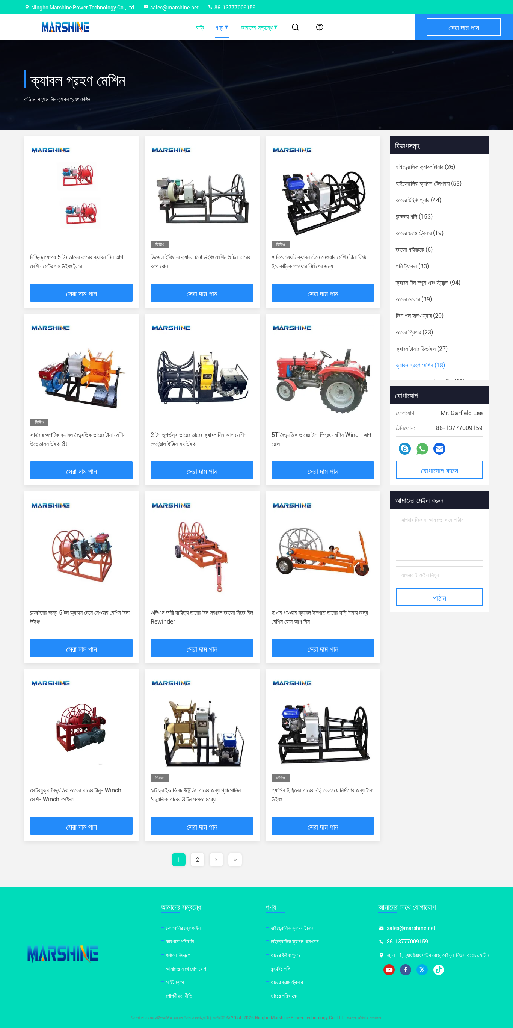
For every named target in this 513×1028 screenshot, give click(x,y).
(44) (418, 200)
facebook (405, 969)
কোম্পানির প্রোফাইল (183, 928)
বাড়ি (200, 27)
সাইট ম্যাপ (175, 982)
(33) (412, 266)
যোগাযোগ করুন (439, 470)
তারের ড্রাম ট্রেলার (287, 982)
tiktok (438, 969)
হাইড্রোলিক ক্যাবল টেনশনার (295, 942)
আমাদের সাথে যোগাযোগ (186, 969)
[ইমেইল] (439, 449)
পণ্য (219, 27)
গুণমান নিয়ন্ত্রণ (178, 955)
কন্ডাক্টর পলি (280, 969)
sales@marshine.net (174, 8)
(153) (414, 216)
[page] (216, 859)
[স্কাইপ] (405, 449)
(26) (425, 167)
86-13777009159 (234, 8)
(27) (422, 348)
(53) (429, 183)
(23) (414, 332)
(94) (428, 282)
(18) (420, 365)
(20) (420, 315)
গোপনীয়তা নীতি (179, 996)
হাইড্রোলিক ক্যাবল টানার (292, 928)
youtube (389, 969)
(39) (414, 299)
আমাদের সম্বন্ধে (257, 27)
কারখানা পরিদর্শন (180, 942)
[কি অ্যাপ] (422, 449)
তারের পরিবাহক (284, 996)
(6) (414, 249)
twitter (422, 969)
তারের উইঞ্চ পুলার (286, 955)
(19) (420, 233)
